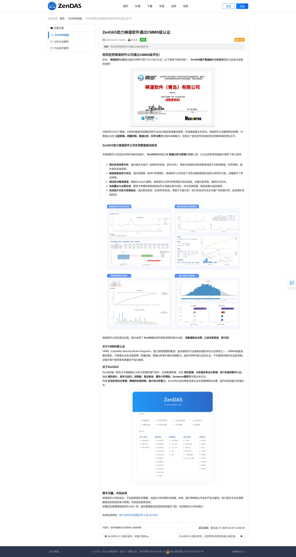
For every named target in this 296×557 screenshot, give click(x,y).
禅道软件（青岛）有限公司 (122, 551)
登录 (228, 6)
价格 (137, 6)
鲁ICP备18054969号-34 (152, 551)
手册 (161, 6)
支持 (173, 6)
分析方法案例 (61, 41)
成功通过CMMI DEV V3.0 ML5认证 (136, 59)
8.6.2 (238, 551)
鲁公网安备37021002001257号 (186, 551)
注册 (242, 6)
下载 (149, 6)
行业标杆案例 (61, 48)
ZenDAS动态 (75, 18)
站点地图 (54, 551)
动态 (185, 6)
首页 (125, 6)
